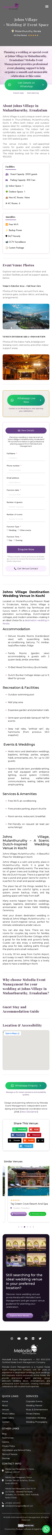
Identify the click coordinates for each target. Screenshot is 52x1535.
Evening (19, 540)
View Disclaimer (29, 1112)
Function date (13, 490)
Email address (13, 478)
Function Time (13, 537)
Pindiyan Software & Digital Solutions (31, 1529)
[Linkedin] (33, 1338)
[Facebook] (26, 1338)
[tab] (26, 430)
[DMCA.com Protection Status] (26, 1527)
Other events (25, 530)
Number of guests (15, 502)
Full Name (11, 454)
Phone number (13, 466)
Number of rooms (14, 515)
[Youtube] (19, 1338)
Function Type (13, 527)
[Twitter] (40, 1338)
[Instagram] (12, 1338)
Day (10, 540)
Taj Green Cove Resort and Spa (24, 1203)
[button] (46, 6)
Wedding (12, 530)
